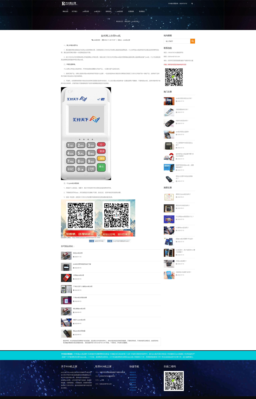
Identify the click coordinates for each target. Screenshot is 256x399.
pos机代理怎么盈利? (182, 132)
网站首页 (65, 11)
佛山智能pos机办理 (79, 309)
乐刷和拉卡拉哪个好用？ (183, 272)
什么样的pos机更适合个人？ (185, 216)
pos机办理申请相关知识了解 (82, 264)
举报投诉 (133, 380)
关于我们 (74, 11)
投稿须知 (133, 390)
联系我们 (142, 11)
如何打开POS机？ (99, 241)
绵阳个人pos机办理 (79, 320)
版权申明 (133, 385)
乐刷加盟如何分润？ (182, 109)
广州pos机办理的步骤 (80, 297)
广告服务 (133, 387)
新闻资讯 (108, 11)
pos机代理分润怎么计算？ (184, 98)
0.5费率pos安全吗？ (182, 227)
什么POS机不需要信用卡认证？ (121, 241)
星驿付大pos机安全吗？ (183, 194)
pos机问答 (120, 11)
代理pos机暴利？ (181, 261)
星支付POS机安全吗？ (183, 205)
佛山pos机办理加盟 (79, 331)
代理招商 (131, 11)
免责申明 (133, 382)
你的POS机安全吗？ (182, 121)
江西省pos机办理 (78, 275)
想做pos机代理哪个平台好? (184, 239)
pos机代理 (86, 11)
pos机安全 (97, 11)
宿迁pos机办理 (77, 253)
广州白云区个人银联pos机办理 (82, 286)
